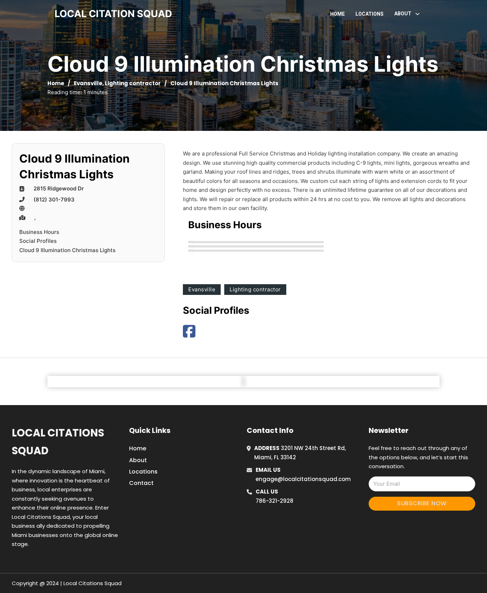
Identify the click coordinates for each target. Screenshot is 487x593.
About (138, 460)
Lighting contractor (133, 83)
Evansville (88, 83)
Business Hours (39, 232)
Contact (141, 483)
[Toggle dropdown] (417, 13)
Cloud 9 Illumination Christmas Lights (67, 250)
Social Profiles (38, 240)
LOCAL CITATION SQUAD (113, 14)
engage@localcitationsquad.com (303, 479)
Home (337, 14)
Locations (369, 14)
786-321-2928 (274, 501)
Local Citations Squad (58, 441)
